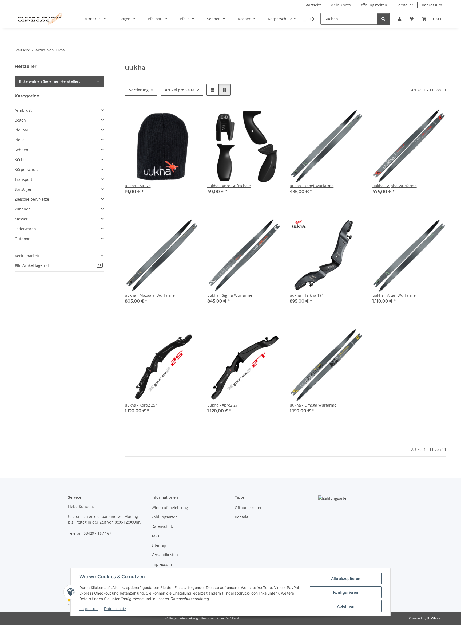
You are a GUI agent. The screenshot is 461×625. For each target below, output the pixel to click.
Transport (23, 179)
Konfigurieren (345, 592)
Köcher (21, 159)
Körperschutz (27, 169)
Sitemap (159, 545)
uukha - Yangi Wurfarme (311, 185)
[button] (400, 19)
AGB (155, 535)
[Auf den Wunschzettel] (190, 118)
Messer (21, 218)
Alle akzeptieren (345, 578)
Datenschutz (115, 608)
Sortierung (139, 89)
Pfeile (20, 139)
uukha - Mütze (138, 185)
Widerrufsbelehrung (170, 507)
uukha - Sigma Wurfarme (229, 295)
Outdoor (22, 238)
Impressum (88, 608)
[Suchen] (383, 19)
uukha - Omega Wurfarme (313, 405)
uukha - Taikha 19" (306, 295)
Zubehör (22, 209)
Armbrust (23, 110)
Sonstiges (23, 189)
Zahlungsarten (165, 516)
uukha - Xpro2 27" (223, 405)
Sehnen (21, 149)
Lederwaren (25, 228)
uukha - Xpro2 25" (141, 405)
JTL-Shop (433, 618)
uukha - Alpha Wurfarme (394, 185)
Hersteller (404, 4)
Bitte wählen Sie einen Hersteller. (49, 81)
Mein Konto (340, 4)
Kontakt (241, 516)
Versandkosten (165, 554)
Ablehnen (346, 606)
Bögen (20, 120)
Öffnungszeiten (373, 4)
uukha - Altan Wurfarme (394, 295)
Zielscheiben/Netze (32, 199)
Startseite (313, 4)
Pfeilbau (22, 129)
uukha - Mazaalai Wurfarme (150, 295)
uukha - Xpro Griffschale (229, 185)
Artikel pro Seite (179, 89)
